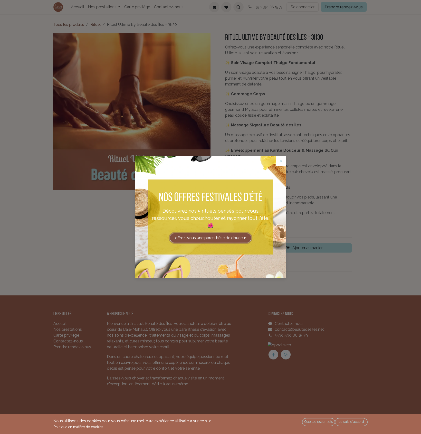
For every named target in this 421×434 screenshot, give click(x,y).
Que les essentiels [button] (318, 422)
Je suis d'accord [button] (351, 422)
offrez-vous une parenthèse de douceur (210, 238)
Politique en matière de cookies (78, 427)
